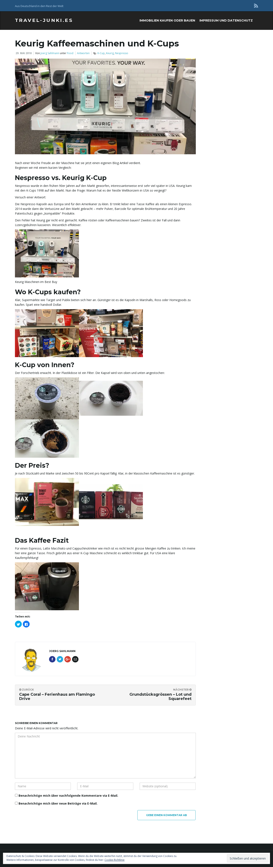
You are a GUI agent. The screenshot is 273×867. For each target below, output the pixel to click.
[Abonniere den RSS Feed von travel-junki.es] (256, 5)
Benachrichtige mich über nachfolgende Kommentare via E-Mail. (68, 795)
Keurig (110, 53)
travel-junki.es (44, 20)
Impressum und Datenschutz (226, 20)
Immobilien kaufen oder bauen (167, 20)
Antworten (83, 53)
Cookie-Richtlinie (115, 860)
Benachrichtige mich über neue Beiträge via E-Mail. (58, 803)
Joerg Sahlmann (50, 53)
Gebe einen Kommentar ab (166, 815)
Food (70, 53)
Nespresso (121, 53)
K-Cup (101, 53)
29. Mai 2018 (24, 53)
